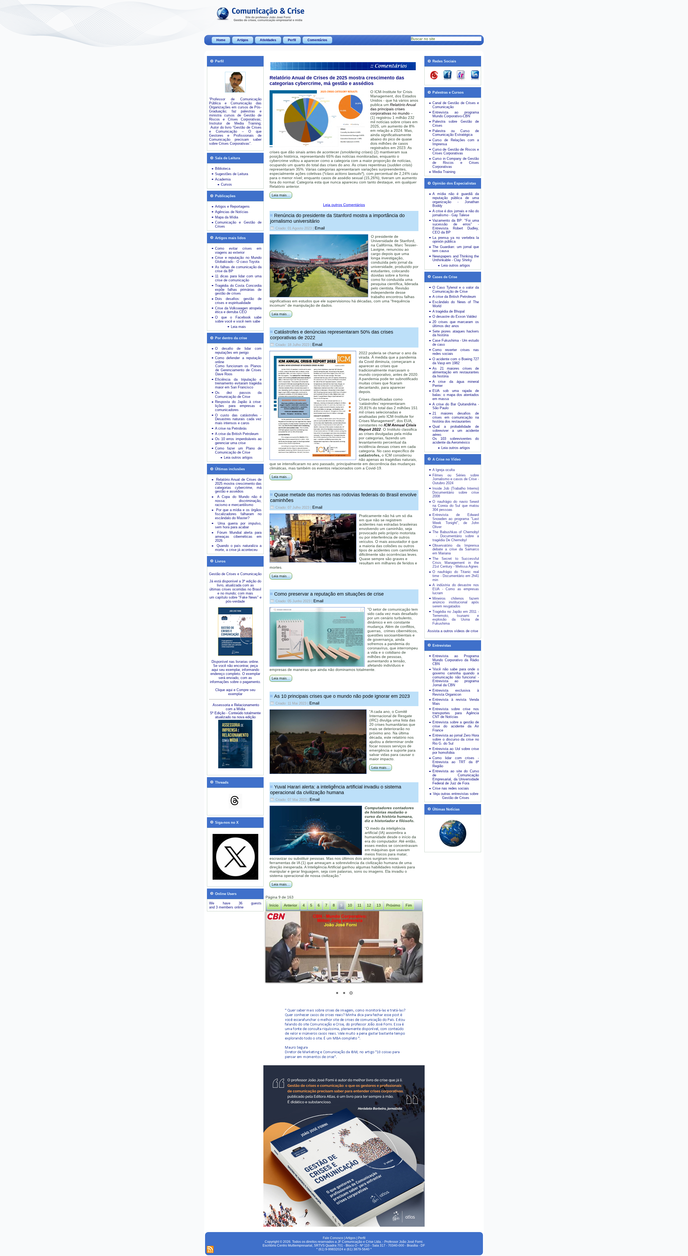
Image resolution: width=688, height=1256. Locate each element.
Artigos (242, 40)
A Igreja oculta (443, 470)
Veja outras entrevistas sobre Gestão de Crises (455, 796)
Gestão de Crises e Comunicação (235, 574)
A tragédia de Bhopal (448, 311)
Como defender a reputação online (238, 360)
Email (320, 228)
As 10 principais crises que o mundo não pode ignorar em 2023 (342, 696)
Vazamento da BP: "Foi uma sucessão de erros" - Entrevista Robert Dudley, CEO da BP (455, 226)
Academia (223, 179)
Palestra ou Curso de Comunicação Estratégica (455, 133)
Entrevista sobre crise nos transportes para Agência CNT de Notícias (455, 713)
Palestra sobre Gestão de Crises (455, 123)
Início (273, 905)
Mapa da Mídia (226, 217)
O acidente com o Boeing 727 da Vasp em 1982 (455, 361)
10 (350, 905)
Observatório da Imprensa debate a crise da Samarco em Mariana (455, 549)
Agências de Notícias (231, 212)
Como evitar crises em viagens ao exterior (238, 250)
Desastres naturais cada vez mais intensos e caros (238, 421)
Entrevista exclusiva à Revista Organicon (455, 692)
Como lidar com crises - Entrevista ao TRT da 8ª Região (455, 762)
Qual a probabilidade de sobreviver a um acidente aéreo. (455, 430)
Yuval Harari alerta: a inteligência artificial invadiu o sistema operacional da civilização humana (335, 789)
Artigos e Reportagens (232, 206)
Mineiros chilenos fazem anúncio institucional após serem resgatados (455, 602)
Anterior (290, 905)
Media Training (443, 172)
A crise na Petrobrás (231, 428)
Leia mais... (281, 195)
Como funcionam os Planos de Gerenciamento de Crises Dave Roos (238, 370)
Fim (409, 905)
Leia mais (238, 327)
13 (379, 905)
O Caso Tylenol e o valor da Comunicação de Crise (455, 289)
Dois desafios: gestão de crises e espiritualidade (238, 301)
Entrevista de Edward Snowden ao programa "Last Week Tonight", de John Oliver (455, 521)
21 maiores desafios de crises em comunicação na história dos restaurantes (455, 417)
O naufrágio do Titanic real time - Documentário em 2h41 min (455, 576)
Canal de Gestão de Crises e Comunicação (455, 105)
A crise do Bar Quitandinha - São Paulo (455, 406)
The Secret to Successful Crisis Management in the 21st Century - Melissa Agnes (455, 563)
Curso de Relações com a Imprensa (455, 142)
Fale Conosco (333, 1238)
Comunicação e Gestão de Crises (238, 224)
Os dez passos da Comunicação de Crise (238, 395)
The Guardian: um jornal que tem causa (455, 249)
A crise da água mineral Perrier (455, 384)
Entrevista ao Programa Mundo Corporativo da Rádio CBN (455, 660)
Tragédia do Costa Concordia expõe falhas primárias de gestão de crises (238, 290)
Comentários (317, 40)
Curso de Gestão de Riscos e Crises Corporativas (455, 151)
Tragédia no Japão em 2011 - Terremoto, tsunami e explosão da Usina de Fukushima (455, 617)
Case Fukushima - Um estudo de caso (455, 342)
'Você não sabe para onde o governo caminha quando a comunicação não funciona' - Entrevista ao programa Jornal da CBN (455, 677)
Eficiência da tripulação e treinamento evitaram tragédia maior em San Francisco (238, 383)
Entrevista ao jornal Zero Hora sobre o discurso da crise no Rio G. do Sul (455, 739)
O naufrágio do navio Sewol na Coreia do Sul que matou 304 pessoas (455, 506)
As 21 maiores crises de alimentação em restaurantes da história (455, 372)
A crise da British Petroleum (237, 434)
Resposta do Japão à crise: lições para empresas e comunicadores (238, 406)
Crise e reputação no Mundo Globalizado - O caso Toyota (238, 260)
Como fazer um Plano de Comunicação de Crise (238, 450)
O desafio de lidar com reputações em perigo (238, 350)
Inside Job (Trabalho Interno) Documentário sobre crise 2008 (455, 492)
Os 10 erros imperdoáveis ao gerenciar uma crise (238, 441)
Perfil (292, 40)
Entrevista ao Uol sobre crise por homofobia (455, 751)
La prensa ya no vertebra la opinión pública (455, 240)
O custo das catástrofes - (238, 415)
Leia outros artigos (238, 457)
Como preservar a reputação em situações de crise (329, 594)
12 (369, 905)
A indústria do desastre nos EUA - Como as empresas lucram (455, 589)
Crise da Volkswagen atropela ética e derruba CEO (238, 310)
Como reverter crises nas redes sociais (455, 352)
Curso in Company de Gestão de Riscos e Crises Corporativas (455, 163)
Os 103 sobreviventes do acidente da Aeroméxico (455, 441)
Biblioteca (222, 169)
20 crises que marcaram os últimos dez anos (455, 324)
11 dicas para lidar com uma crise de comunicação (238, 278)
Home (220, 40)
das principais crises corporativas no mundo (393, 108)
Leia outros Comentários (344, 205)
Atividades (268, 40)
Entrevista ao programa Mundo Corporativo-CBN (455, 114)
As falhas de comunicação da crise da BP (238, 269)
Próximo (393, 905)
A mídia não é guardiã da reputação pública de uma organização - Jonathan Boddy (455, 200)
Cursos (226, 184)
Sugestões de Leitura (231, 174)
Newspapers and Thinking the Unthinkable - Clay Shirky (455, 258)
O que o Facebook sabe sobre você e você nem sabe (238, 319)
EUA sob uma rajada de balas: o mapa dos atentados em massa (455, 395)
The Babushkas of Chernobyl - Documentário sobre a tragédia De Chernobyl (455, 536)
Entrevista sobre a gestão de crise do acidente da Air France (455, 726)
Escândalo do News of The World (455, 304)
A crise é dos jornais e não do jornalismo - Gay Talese (455, 213)
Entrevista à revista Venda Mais (455, 702)
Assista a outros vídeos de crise (453, 631)
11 (359, 905)
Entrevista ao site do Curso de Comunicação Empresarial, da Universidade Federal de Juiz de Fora (455, 777)
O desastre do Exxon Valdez (454, 316)
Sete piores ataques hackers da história (455, 333)
